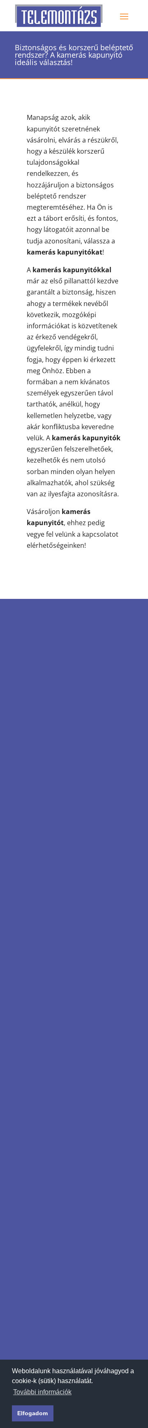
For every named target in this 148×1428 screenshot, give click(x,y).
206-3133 (56, 730)
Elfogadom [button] (32, 1413)
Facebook (56, 848)
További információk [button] (42, 1391)
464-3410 (56, 748)
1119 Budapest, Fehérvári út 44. (70, 707)
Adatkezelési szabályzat (62, 825)
